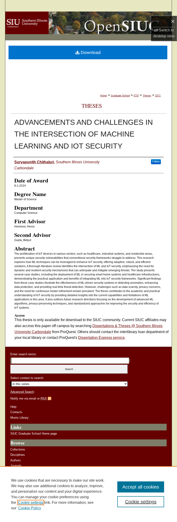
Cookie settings (30, 502)
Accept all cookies (140, 486)
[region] (88, 494)
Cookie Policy (29, 508)
